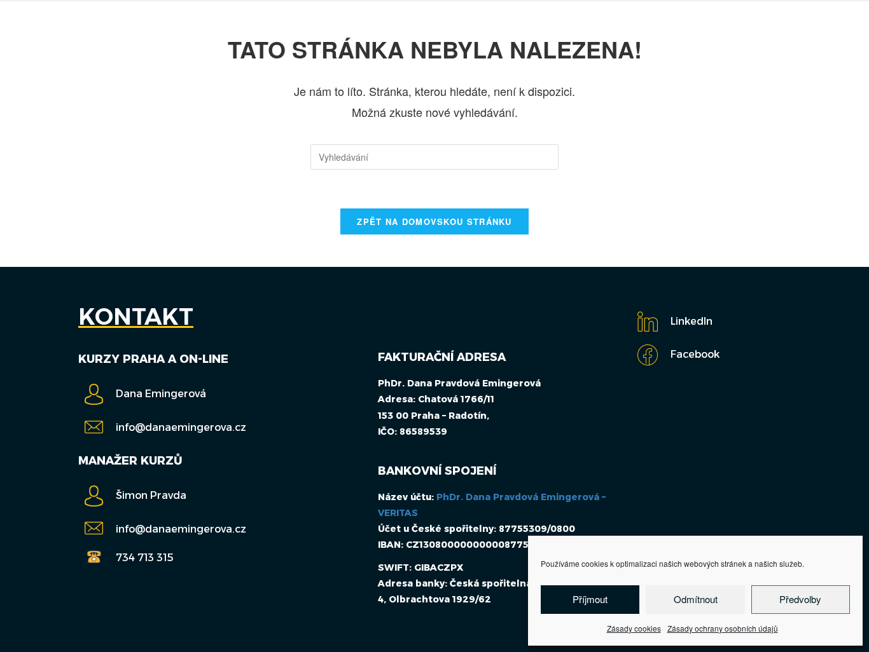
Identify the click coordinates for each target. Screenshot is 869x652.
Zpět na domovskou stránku (434, 221)
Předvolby (800, 599)
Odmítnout (696, 599)
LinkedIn (692, 321)
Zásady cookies (634, 628)
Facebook (695, 354)
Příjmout (590, 599)
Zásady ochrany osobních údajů (722, 628)
